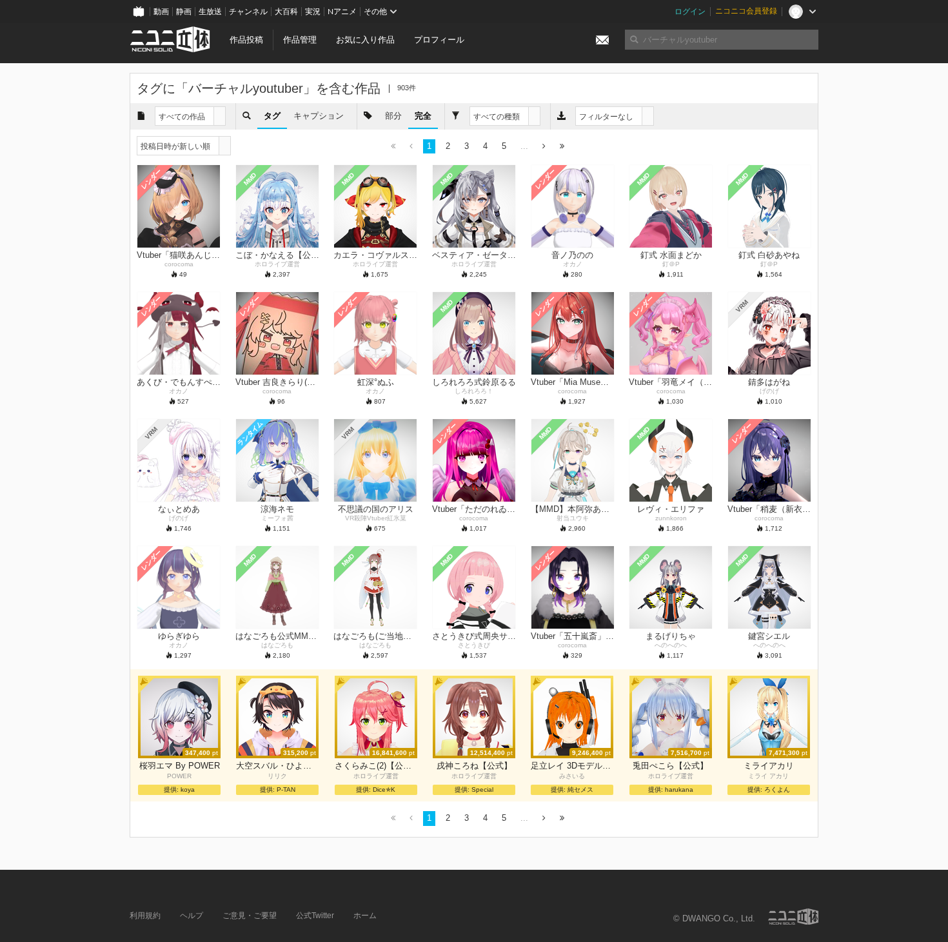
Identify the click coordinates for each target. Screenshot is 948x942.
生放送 (210, 11)
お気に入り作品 (365, 39)
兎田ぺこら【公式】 (670, 765)
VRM (742, 306)
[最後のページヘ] (562, 146)
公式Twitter (315, 915)
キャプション (318, 116)
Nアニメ (342, 11)
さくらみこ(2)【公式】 (376, 765)
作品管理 (300, 39)
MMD (249, 179)
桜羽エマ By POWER (179, 765)
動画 (161, 11)
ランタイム (250, 433)
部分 (393, 116)
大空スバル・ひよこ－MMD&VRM (277, 765)
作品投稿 (246, 39)
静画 (184, 11)
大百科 (286, 11)
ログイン (690, 11)
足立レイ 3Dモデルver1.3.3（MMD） (572, 765)
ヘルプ (191, 915)
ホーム (365, 915)
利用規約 (145, 915)
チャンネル (248, 11)
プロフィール (439, 39)
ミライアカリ (769, 765)
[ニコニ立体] (793, 916)
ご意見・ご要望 (249, 915)
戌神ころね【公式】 (474, 765)
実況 (313, 11)
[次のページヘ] (543, 146)
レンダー (151, 179)
